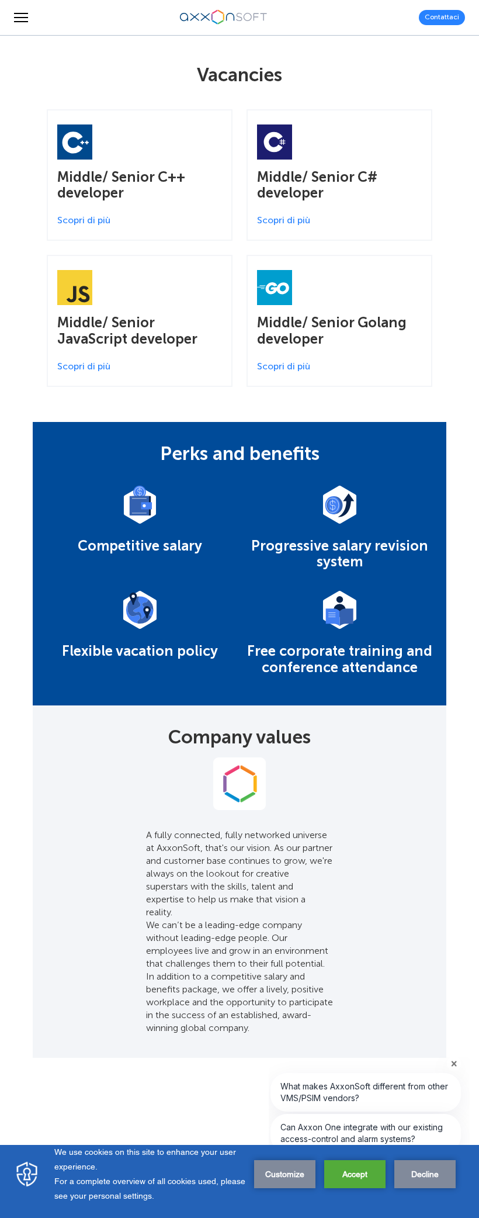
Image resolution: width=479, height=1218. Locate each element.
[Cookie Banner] (239, 1181)
